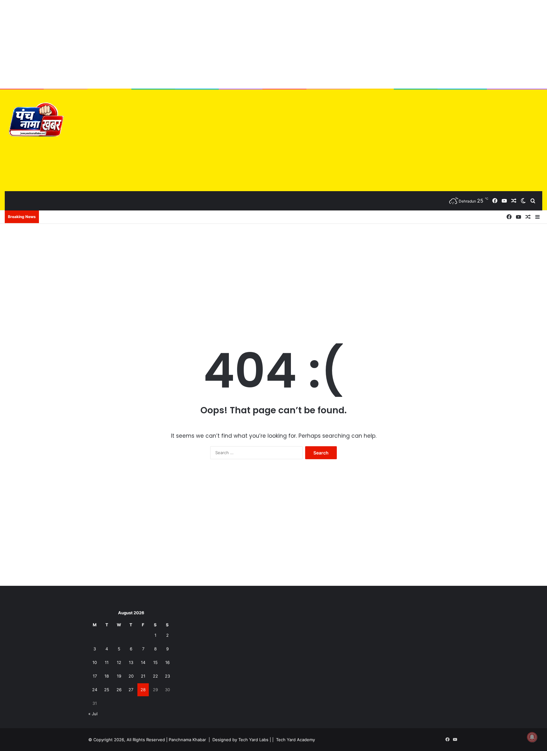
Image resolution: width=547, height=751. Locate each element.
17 (95, 676)
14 (143, 662)
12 (119, 662)
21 (143, 676)
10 (94, 662)
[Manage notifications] (532, 737)
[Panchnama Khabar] (35, 121)
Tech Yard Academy (295, 739)
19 (119, 676)
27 (131, 689)
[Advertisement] (273, 44)
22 (155, 676)
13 (131, 662)
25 (106, 689)
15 (155, 662)
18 (106, 676)
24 (94, 689)
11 (107, 662)
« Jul (92, 713)
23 (167, 676)
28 (143, 689)
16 (167, 662)
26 (119, 689)
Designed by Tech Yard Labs (240, 739)
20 (131, 676)
